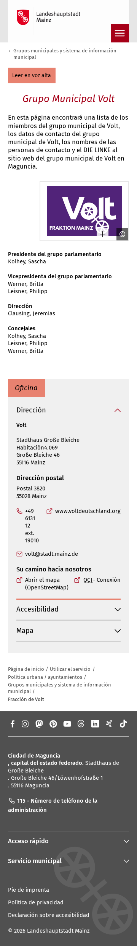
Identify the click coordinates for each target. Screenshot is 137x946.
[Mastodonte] (39, 723)
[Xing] (109, 723)
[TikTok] (123, 723)
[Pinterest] (53, 723)
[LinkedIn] (95, 723)
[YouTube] (67, 723)
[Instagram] (25, 723)
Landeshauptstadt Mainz (58, 930)
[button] (32, 75)
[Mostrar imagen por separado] (99, 234)
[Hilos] (81, 723)
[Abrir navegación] (120, 33)
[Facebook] (12, 723)
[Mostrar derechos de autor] (119, 234)
